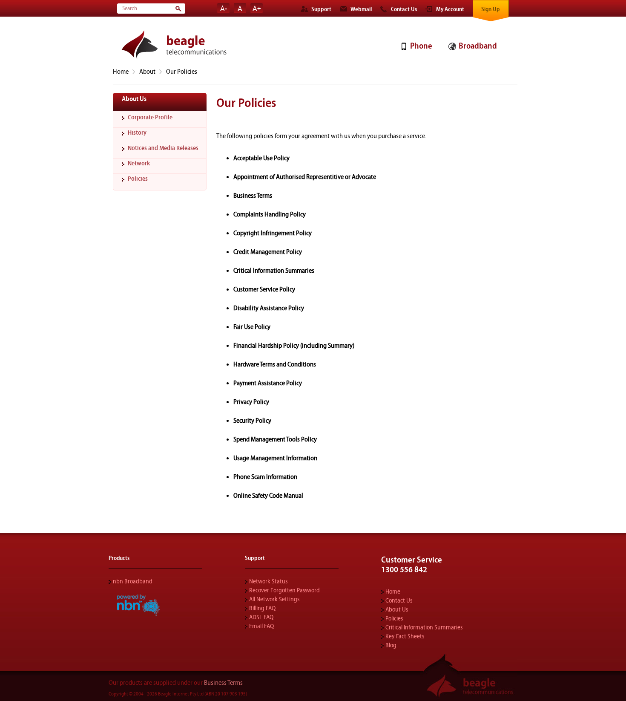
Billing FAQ (262, 608)
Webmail (361, 9)
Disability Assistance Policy (268, 308)
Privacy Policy (251, 402)
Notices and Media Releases (163, 148)
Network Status (268, 581)
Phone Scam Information (265, 477)
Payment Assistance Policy (267, 383)
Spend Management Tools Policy (275, 439)
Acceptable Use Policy (261, 158)
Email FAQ (261, 626)
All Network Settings (274, 599)
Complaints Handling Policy (269, 214)
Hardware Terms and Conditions (274, 364)
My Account (450, 9)
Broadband (478, 46)
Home (121, 71)
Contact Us (404, 9)
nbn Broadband (132, 581)
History (137, 132)
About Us (396, 609)
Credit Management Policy (267, 252)
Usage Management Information (275, 458)
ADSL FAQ (261, 617)
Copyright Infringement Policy (272, 233)
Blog (390, 645)
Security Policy (252, 420)
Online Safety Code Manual (268, 495)
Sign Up (490, 9)
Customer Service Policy (264, 289)
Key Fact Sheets (404, 636)
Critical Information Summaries (273, 270)
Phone (421, 46)
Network (139, 163)
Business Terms (252, 195)
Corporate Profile (150, 117)
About (147, 71)
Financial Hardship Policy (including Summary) (293, 345)
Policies (138, 178)
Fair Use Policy (251, 327)
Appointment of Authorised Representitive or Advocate (304, 177)
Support (321, 9)
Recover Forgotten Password (284, 590)
